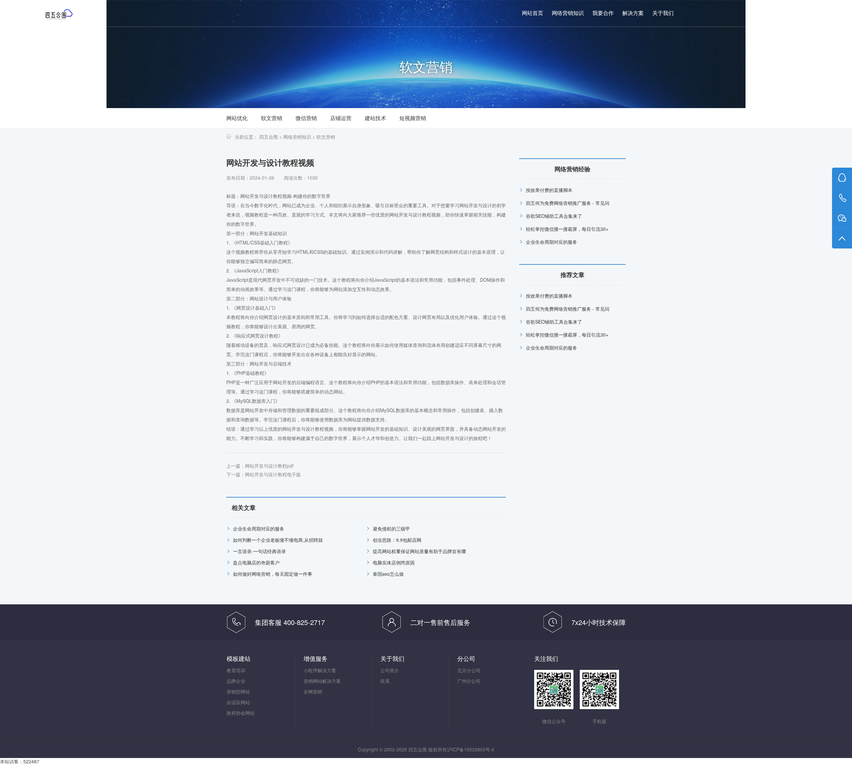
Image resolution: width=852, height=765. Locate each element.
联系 (385, 681)
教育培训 (236, 670)
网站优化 (237, 118)
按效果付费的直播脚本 (549, 190)
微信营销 (306, 118)
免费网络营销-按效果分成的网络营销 (72, 13)
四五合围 (268, 136)
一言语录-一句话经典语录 (259, 551)
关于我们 (663, 13)
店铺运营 (340, 118)
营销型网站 (238, 691)
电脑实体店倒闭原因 (394, 562)
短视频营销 (412, 118)
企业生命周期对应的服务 (258, 528)
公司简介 (389, 670)
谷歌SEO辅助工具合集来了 (554, 216)
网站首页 (532, 13)
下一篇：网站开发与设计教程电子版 (263, 474)
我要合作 (603, 13)
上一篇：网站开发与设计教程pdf (260, 465)
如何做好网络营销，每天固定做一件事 (272, 573)
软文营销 (271, 118)
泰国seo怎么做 (388, 573)
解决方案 (633, 13)
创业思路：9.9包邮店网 (397, 539)
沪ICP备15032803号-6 (470, 749)
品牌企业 (236, 681)
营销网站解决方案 (322, 681)
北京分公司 (469, 670)
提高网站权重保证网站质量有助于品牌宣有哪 (419, 551)
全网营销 (313, 691)
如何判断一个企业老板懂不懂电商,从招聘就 (278, 539)
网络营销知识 (568, 13)
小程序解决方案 (320, 670)
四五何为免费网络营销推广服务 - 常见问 (567, 203)
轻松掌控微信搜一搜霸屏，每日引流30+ (567, 229)
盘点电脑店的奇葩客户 (256, 562)
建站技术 (375, 118)
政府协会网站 (241, 712)
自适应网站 (238, 702)
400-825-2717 (785, 13)
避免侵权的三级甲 (391, 528)
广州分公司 (469, 681)
